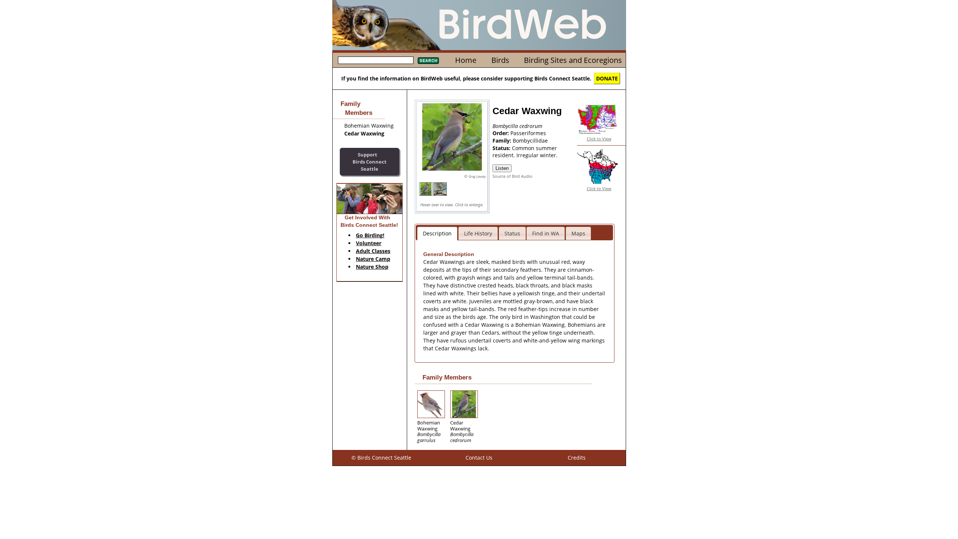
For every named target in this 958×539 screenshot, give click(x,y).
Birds (500, 60)
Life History (478, 233)
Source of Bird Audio (512, 176)
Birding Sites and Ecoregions (573, 60)
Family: (502, 140)
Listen (502, 168)
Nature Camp (373, 258)
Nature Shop (372, 266)
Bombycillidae (530, 140)
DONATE (607, 78)
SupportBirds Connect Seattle (370, 161)
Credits (577, 457)
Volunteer (368, 243)
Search (428, 60)
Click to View (599, 138)
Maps (578, 233)
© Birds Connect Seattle (381, 457)
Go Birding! (370, 235)
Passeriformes (528, 133)
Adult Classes (373, 251)
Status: (502, 148)
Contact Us (479, 457)
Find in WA (545, 233)
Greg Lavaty (477, 176)
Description (437, 233)
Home (465, 60)
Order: (501, 133)
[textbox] (376, 60)
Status (512, 233)
